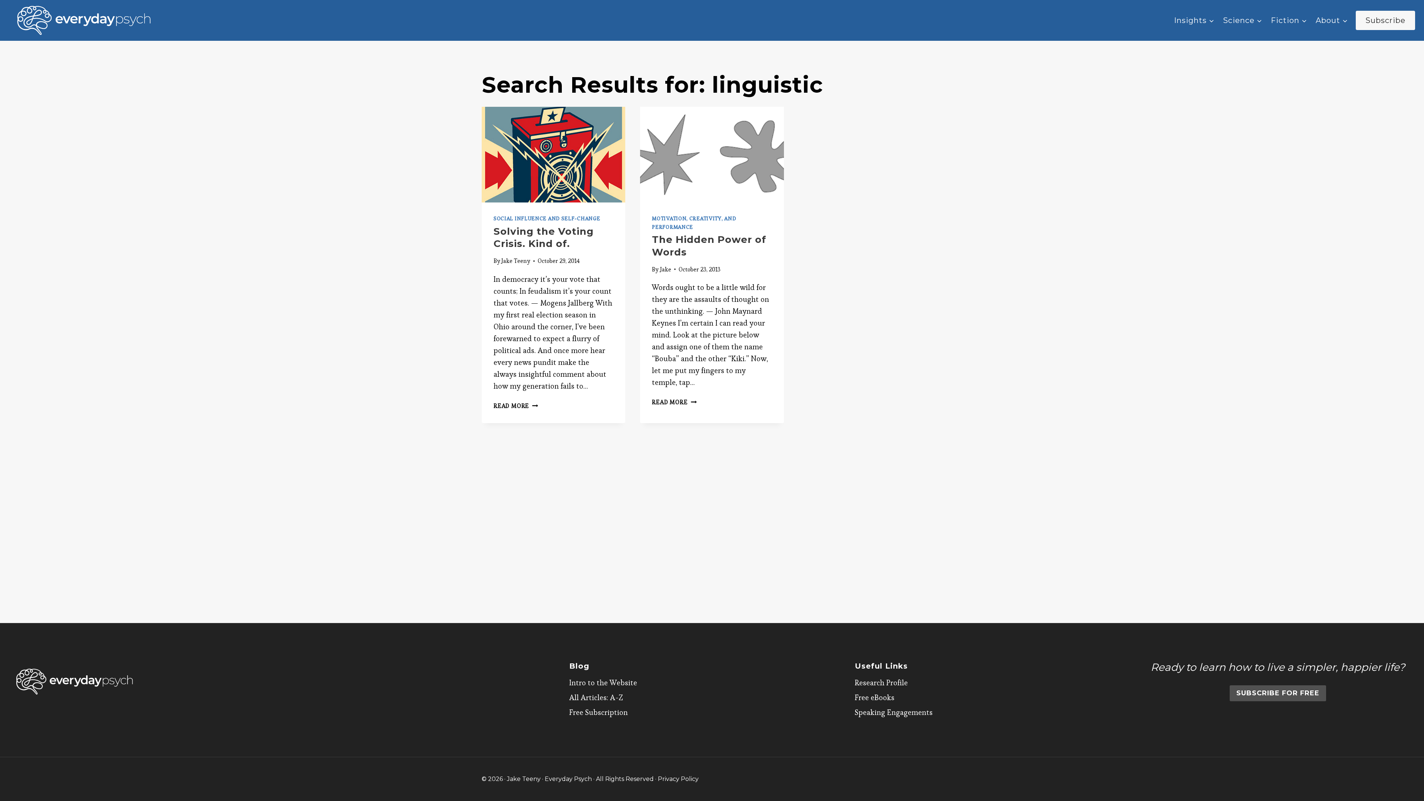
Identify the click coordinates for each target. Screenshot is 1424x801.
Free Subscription (598, 712)
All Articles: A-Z (596, 697)
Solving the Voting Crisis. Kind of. (544, 237)
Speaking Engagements (894, 712)
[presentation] (553, 154)
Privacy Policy (678, 778)
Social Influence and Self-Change (547, 218)
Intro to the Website (603, 683)
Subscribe (1385, 20)
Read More (516, 406)
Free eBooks (874, 697)
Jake (665, 269)
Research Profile (881, 683)
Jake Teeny (515, 261)
